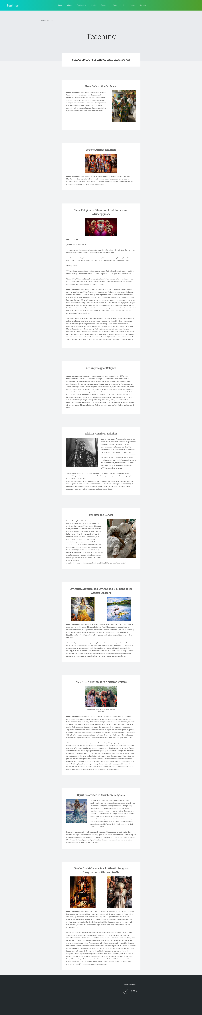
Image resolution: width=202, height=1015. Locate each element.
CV (123, 5)
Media (115, 5)
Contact (143, 5)
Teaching (104, 5)
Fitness (132, 5)
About (69, 5)
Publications (81, 5)
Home (60, 5)
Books (93, 5)
